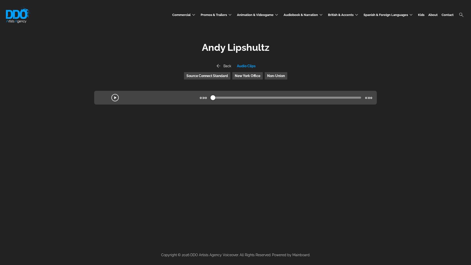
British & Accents (344, 15)
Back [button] (223, 66)
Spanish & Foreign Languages (389, 15)
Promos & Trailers (217, 15)
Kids (421, 14)
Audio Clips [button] (246, 66)
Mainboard (301, 255)
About (433, 14)
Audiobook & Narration (304, 15)
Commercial (184, 15)
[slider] (212, 97)
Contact (448, 14)
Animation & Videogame (258, 15)
